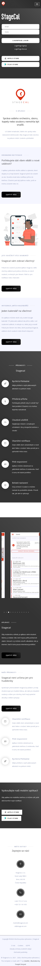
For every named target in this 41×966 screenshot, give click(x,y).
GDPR (28, 946)
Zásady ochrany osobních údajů (20, 949)
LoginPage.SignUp (20, 46)
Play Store (12, 64)
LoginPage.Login (20, 40)
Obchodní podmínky (20, 952)
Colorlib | (27, 961)
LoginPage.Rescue (20, 49)
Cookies (20, 946)
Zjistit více (11, 195)
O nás (13, 946)
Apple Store (13, 58)
